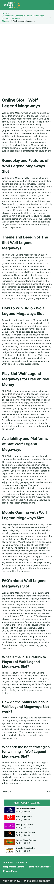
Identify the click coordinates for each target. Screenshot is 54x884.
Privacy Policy (10, 871)
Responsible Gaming (13, 866)
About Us (8, 862)
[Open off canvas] (49, 5)
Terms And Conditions (39, 866)
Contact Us (21, 862)
